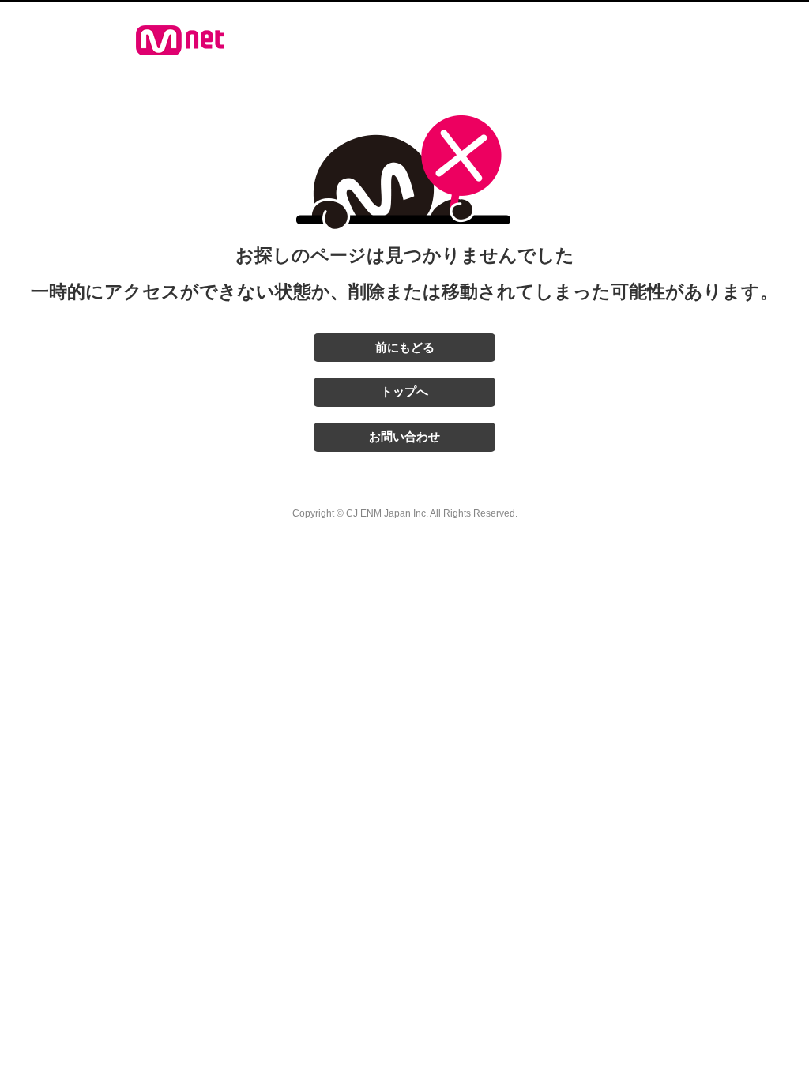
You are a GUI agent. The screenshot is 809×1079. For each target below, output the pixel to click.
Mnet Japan (180, 40)
